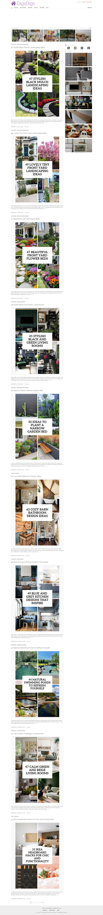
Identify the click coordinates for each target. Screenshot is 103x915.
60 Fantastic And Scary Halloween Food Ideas (78, 136)
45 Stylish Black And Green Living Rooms (27, 305)
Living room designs (21, 301)
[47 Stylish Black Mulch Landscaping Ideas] (37, 116)
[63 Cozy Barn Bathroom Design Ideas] (37, 545)
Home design (42, 7)
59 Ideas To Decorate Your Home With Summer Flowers (35, 40)
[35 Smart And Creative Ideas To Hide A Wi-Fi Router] (78, 145)
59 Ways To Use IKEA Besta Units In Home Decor (77, 93)
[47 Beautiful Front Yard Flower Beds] (37, 287)
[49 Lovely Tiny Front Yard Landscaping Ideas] (37, 202)
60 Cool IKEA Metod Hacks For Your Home (78, 122)
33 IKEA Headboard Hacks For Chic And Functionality (32, 819)
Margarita (27, 126)
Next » (42, 902)
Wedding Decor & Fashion (62, 912)
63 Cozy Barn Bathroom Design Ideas (26, 476)
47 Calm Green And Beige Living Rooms (27, 734)
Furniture (36, 7)
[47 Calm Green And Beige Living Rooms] (37, 802)
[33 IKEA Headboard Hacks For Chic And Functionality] (37, 888)
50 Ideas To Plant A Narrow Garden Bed (27, 390)
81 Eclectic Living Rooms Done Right (76, 107)
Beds (12, 816)
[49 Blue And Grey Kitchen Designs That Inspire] (37, 630)
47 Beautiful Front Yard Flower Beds (25, 219)
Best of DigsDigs (23, 7)
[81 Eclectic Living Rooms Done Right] (78, 102)
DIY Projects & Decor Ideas (46, 912)
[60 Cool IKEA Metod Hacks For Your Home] (78, 117)
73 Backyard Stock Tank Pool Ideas (66, 40)
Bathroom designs (15, 473)
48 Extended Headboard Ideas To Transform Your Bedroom (82, 40)
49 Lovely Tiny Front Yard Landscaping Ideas (29, 133)
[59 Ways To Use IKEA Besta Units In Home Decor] (78, 88)
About (58, 910)
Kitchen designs (20, 559)
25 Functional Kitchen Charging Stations (78, 64)
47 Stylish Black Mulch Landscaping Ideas (28, 47)
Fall (84, 2)
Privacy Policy (52, 910)
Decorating (30, 7)
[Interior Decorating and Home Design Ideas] (23, 6)
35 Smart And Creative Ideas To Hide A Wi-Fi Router (78, 150)
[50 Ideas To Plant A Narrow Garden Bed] (37, 459)
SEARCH (90, 7)
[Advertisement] (51, 17)
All (11, 7)
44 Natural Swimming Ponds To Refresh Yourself (30, 648)
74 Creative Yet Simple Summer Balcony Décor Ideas (18, 40)
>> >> (46, 122)
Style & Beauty (54, 912)
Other (47, 7)
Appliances (16, 7)
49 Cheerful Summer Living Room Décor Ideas (51, 40)
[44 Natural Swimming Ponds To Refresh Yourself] (37, 716)
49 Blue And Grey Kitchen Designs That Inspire (29, 562)
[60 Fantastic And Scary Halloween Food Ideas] (78, 131)
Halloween (79, 2)
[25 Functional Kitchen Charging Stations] (78, 59)
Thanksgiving (88, 2)
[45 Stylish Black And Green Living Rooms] (37, 373)
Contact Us (45, 910)
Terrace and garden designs (22, 44)
